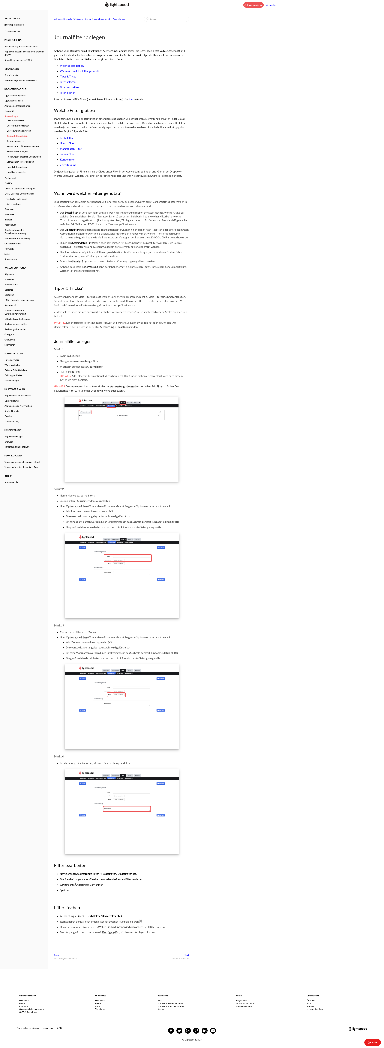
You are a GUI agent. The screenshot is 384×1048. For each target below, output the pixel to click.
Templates (100, 1009)
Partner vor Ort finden (245, 1003)
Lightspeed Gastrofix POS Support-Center (73, 19)
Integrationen (242, 1000)
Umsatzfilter (67, 143)
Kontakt (310, 1006)
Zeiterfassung (68, 164)
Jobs (309, 1003)
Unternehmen (313, 995)
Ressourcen (163, 995)
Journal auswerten (16, 141)
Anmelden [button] (271, 5)
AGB (59, 1028)
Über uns (311, 1000)
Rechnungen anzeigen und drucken (24, 156)
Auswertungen (119, 19)
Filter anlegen (68, 81)
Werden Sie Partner (244, 1006)
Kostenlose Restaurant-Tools (170, 1003)
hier (131, 99)
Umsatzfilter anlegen (17, 167)
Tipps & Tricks (68, 76)
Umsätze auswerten (16, 172)
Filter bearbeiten (69, 87)
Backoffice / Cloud (102, 19)
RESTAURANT (12, 18)
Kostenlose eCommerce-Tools (171, 1006)
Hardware (23, 1006)
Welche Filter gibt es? (72, 65)
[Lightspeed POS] (358, 1030)
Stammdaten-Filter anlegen (20, 161)
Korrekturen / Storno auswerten (23, 146)
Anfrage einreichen (253, 5)
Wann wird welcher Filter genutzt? (79, 71)
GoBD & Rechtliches (28, 1012)
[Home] (117, 6)
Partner (239, 995)
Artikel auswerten (15, 120)
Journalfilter (67, 154)
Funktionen (24, 1000)
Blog (160, 1000)
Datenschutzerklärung (28, 1028)
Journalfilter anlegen (17, 136)
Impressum (48, 1028)
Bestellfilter (66, 138)
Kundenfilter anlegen (17, 151)
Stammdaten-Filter (71, 148)
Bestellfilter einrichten (18, 125)
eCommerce (100, 995)
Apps (97, 1006)
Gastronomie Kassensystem (31, 1009)
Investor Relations (315, 1009)
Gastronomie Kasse (27, 995)
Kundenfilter (67, 159)
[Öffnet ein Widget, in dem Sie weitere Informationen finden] (372, 1043)
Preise (22, 1003)
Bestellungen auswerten (19, 130)
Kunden (161, 1009)
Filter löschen (67, 92)
